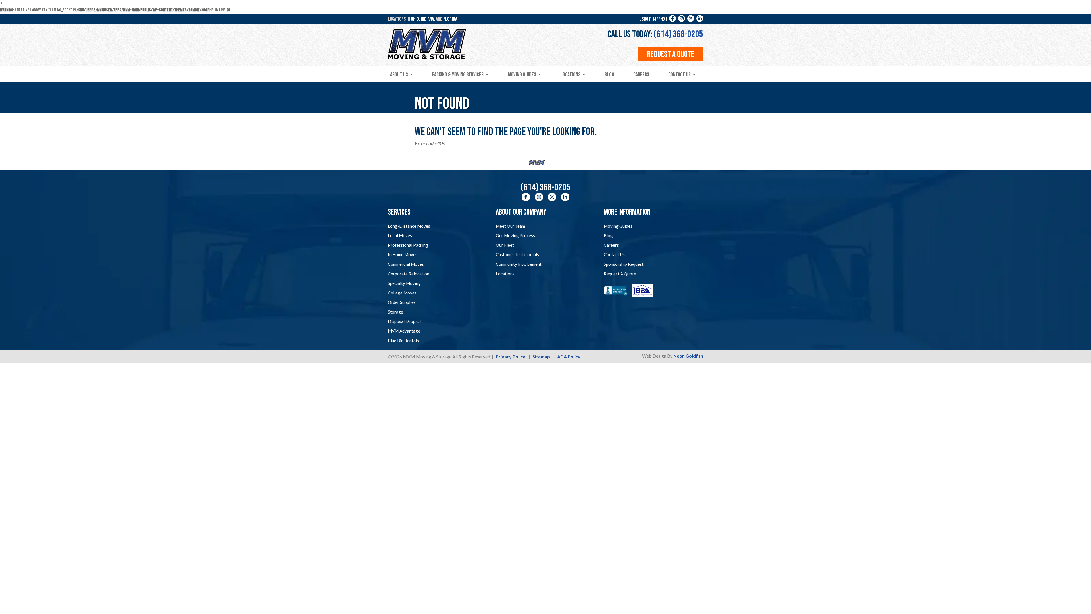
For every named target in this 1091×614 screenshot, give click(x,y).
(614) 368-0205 (678, 34)
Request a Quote (670, 54)
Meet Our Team (510, 226)
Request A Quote (620, 273)
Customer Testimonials (517, 254)
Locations (570, 74)
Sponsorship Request (624, 264)
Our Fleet (505, 245)
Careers (641, 74)
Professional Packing (408, 245)
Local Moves (400, 235)
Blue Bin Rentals (403, 340)
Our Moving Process (515, 235)
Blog (609, 74)
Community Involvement (519, 264)
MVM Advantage (404, 330)
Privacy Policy (510, 356)
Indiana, (428, 19)
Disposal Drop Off (405, 321)
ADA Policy (568, 356)
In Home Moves (402, 254)
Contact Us (679, 74)
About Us (399, 74)
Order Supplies (402, 302)
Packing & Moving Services (458, 74)
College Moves (402, 292)
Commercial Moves (406, 264)
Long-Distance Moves (409, 226)
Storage (395, 311)
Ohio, (415, 19)
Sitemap (541, 356)
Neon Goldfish (688, 355)
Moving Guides (522, 74)
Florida (450, 19)
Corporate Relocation (408, 273)
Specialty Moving (404, 283)
